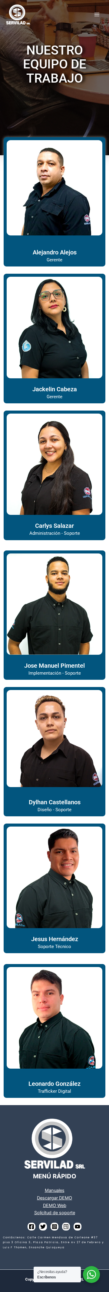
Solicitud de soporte (54, 1212)
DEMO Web (54, 1205)
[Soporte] (66, 1227)
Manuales (54, 1190)
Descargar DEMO (54, 1198)
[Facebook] (31, 1227)
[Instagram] (54, 1227)
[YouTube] (77, 1227)
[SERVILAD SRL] (18, 14)
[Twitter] (43, 1227)
